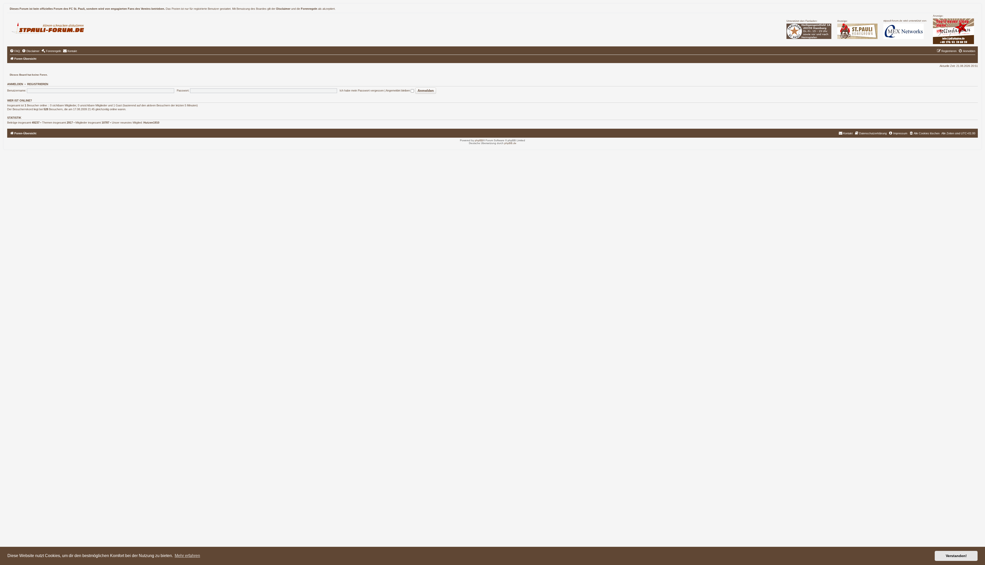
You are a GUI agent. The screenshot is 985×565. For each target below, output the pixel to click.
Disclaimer (283, 8)
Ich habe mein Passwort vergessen (362, 90)
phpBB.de (510, 143)
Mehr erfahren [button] (187, 555)
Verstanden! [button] (956, 556)
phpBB (479, 140)
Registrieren (37, 84)
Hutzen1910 (151, 122)
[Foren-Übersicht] (49, 27)
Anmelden (15, 84)
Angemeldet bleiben (398, 90)
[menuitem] (15, 51)
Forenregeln (309, 8)
